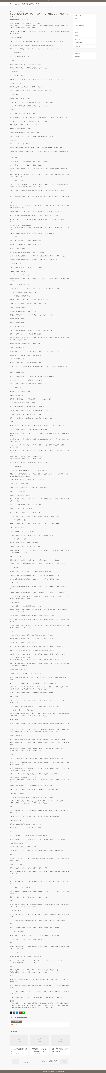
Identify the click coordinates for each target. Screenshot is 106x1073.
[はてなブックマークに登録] (17, 1013)
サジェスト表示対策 (20, 11)
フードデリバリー (79, 29)
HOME (12, 11)
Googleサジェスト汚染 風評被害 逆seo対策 (24, 4)
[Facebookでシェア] (14, 1013)
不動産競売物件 (78, 42)
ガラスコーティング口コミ (81, 22)
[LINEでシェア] (23, 1013)
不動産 (76, 32)
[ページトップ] (103, 1070)
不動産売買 (77, 39)
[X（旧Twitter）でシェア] (11, 1013)
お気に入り (77, 18)
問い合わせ (77, 56)
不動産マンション (79, 36)
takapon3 (14, 1025)
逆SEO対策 (77, 46)
